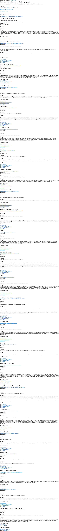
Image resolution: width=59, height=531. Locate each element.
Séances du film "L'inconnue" (11, 344)
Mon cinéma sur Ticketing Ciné (5, 529)
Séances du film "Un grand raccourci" (13, 171)
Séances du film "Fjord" (10, 277)
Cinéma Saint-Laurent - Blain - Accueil (6, 12)
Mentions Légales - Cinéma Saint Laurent (6, 9)
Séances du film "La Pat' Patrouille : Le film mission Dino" (16, 387)
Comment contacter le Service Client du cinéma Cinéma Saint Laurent (11, 16)
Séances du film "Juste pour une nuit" (13, 191)
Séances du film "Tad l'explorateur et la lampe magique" (16, 298)
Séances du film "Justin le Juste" (12, 453)
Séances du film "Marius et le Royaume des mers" (15, 210)
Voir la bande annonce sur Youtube (5, 38)
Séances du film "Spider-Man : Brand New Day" (14, 365)
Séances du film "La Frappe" (11, 489)
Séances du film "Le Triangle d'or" (12, 129)
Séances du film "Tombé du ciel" (12, 107)
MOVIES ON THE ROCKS (4, 11)
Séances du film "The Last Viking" (12, 87)
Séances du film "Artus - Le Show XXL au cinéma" (14, 472)
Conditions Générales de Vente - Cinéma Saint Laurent (9, 7)
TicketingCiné (13, 0)
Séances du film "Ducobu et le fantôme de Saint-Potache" (16, 509)
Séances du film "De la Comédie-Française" (14, 65)
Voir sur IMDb (2, 62)
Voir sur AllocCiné (3, 37)
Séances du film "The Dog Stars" (12, 323)
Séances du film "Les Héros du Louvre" (13, 253)
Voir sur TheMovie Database (4, 39)
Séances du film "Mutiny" (11, 150)
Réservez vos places (3, 43)
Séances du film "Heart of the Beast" (13, 433)
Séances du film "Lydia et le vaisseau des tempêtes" (15, 43)
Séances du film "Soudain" (11, 232)
